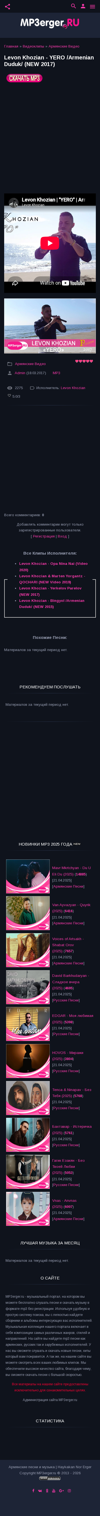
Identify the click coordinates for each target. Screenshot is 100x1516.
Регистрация (44, 536)
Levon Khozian (73, 388)
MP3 (56, 373)
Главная (11, 46)
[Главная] (50, 25)
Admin (20, 373)
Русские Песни (66, 1000)
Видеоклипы (33, 46)
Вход (62, 536)
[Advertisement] (50, 140)
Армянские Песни (68, 886)
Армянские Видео (64, 46)
